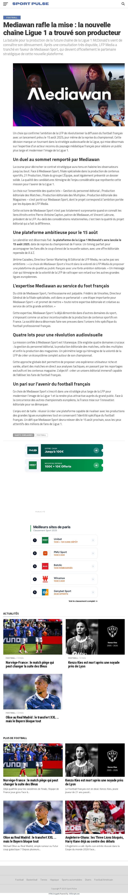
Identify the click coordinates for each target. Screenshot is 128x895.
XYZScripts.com (74, 893)
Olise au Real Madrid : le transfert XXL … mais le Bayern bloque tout (32, 719)
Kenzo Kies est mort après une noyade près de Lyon (94, 664)
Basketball (32, 880)
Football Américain (103, 880)
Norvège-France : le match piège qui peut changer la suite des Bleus (30, 664)
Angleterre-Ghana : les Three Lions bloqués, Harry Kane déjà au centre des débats (94, 839)
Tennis (43, 880)
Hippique (54, 880)
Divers (88, 880)
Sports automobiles (72, 880)
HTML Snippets (54, 893)
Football (41, 435)
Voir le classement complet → (83, 601)
